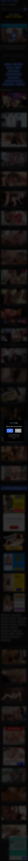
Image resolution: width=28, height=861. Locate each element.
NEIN (18, 430)
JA (10, 430)
